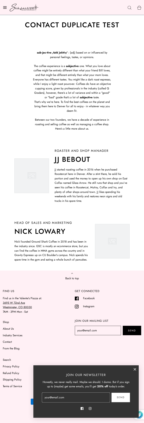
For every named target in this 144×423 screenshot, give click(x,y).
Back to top (72, 278)
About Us (8, 329)
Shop (6, 322)
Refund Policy (11, 373)
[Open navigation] (5, 7)
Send (132, 330)
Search (7, 360)
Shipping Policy (12, 380)
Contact (7, 342)
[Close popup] (135, 369)
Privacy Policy (11, 366)
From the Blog (11, 348)
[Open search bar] (129, 7)
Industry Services (12, 335)
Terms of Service (12, 386)
